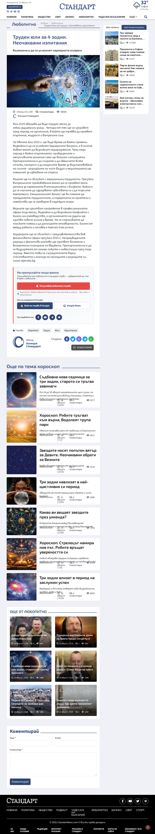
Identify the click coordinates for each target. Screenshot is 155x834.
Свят (129, 810)
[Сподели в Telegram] (85, 339)
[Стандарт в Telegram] (52, 317)
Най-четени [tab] (112, 27)
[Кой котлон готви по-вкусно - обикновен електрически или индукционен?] (111, 103)
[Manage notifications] (147, 827)
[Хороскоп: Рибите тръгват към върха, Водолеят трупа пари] (21, 427)
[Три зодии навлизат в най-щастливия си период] (21, 491)
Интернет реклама (56, 830)
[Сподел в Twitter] (73, 339)
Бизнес (117, 810)
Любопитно (57, 23)
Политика (28, 810)
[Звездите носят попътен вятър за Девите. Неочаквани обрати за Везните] (21, 460)
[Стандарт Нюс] (22, 803)
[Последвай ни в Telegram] (145, 801)
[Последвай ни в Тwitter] (138, 801)
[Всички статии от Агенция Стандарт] (18, 342)
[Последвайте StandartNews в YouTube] (15, 11)
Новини (44, 23)
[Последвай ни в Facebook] (123, 801)
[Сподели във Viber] (79, 339)
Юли (57, 330)
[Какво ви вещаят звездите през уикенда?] (21, 521)
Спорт (140, 810)
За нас (12, 830)
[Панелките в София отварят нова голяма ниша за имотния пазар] (111, 54)
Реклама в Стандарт (77, 830)
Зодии (46, 330)
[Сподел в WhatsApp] (91, 339)
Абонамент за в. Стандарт (133, 830)
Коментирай (84, 347)
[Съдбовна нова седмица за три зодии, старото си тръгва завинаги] (21, 390)
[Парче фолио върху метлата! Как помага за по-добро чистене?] (111, 70)
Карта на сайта (112, 830)
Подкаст (62, 810)
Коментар (16, 750)
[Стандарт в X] (59, 317)
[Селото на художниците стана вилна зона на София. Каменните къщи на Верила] (111, 86)
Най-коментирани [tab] (134, 27)
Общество (45, 810)
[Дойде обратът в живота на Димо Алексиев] (30, 632)
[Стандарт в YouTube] (45, 317)
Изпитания (70, 330)
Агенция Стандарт (28, 116)
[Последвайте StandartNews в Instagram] (11, 11)
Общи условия (24, 830)
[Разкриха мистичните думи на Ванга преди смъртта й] (76, 632)
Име (13, 738)
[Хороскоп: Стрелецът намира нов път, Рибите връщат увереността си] (21, 554)
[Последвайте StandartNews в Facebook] (8, 11)
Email (58, 738)
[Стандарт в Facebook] (38, 317)
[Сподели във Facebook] (66, 339)
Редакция (42, 829)
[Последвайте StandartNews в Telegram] (18, 11)
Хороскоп (33, 330)
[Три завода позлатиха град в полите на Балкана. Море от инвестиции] (111, 38)
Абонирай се (14, 6)
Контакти (99, 829)
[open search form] (146, 17)
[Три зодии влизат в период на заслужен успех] (21, 586)
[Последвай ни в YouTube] (130, 801)
